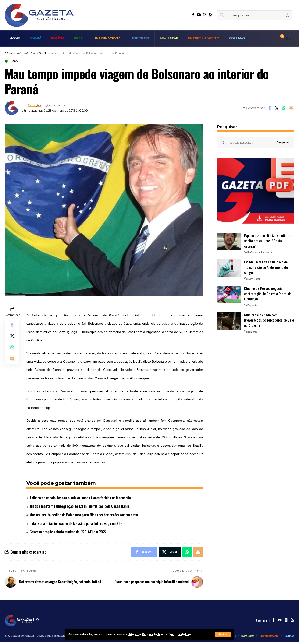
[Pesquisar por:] (248, 142)
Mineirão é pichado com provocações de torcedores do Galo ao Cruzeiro (269, 320)
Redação (34, 105)
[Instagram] (205, 15)
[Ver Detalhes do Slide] (255, 191)
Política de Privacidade (142, 634)
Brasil (14, 61)
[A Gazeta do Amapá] (39, 15)
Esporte (252, 305)
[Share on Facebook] (269, 108)
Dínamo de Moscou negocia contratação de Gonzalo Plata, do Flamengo (268, 293)
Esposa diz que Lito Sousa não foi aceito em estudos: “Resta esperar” (267, 240)
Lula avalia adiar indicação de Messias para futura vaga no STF (75, 523)
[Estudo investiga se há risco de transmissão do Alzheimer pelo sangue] (229, 268)
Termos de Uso (179, 634)
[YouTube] (199, 15)
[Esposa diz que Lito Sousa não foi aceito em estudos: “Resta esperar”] (229, 241)
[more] (258, 38)
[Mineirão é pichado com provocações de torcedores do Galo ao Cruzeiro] (229, 321)
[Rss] (211, 15)
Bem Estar (253, 278)
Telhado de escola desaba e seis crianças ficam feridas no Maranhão (80, 498)
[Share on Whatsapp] (284, 108)
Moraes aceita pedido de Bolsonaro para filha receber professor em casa (83, 515)
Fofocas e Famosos (260, 252)
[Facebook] (193, 15)
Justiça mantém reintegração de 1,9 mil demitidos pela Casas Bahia (79, 506)
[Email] (291, 108)
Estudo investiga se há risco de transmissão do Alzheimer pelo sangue (266, 267)
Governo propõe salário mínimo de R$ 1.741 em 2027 (68, 532)
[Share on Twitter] (276, 108)
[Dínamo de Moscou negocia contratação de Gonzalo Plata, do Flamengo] (229, 294)
